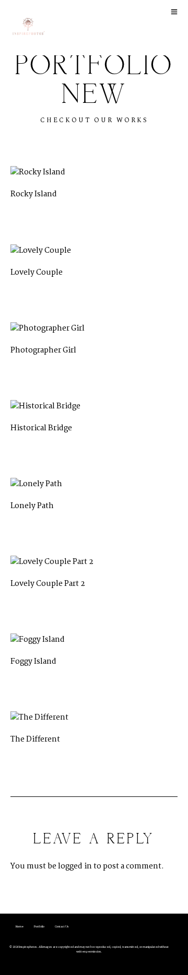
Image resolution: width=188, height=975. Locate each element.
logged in (75, 866)
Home (20, 926)
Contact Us (62, 926)
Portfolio (39, 926)
